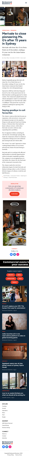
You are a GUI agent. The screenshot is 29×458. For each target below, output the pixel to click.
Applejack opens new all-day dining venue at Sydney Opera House (13, 365)
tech (20, 278)
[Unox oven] (14, 223)
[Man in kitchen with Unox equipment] (14, 16)
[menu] (26, 3)
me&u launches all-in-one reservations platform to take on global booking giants (13, 336)
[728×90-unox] (14, 263)
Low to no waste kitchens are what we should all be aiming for (13, 394)
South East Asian (13, 177)
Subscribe (14, 194)
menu (19, 275)
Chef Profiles (6, 175)
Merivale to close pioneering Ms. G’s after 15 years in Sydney (14, 38)
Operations (5, 30)
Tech (3, 331)
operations (11, 278)
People (14, 282)
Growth (10, 275)
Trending (13, 30)
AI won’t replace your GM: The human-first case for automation (13, 307)
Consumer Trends (15, 175)
